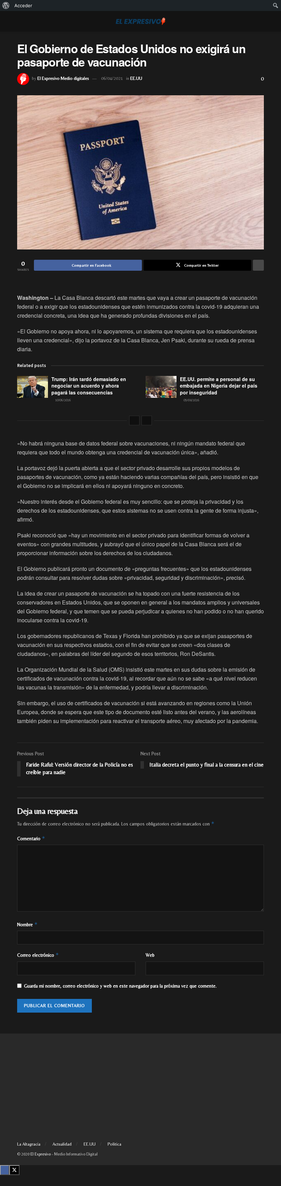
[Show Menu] (20, 21)
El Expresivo (40, 1154)
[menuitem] (6, 5)
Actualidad (62, 1144)
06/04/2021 (112, 78)
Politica (114, 1144)
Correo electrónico (38, 955)
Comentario (31, 838)
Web (150, 955)
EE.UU (136, 78)
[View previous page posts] (134, 420)
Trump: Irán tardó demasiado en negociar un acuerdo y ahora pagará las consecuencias (88, 386)
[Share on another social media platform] (258, 265)
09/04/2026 (191, 400)
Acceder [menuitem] (23, 5)
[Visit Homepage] (140, 21)
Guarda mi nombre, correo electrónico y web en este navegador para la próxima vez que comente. (120, 986)
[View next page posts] (147, 420)
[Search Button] (261, 21)
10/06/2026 (62, 400)
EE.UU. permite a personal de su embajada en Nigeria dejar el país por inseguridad (218, 386)
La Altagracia (28, 1144)
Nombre (27, 924)
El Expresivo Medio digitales (63, 78)
